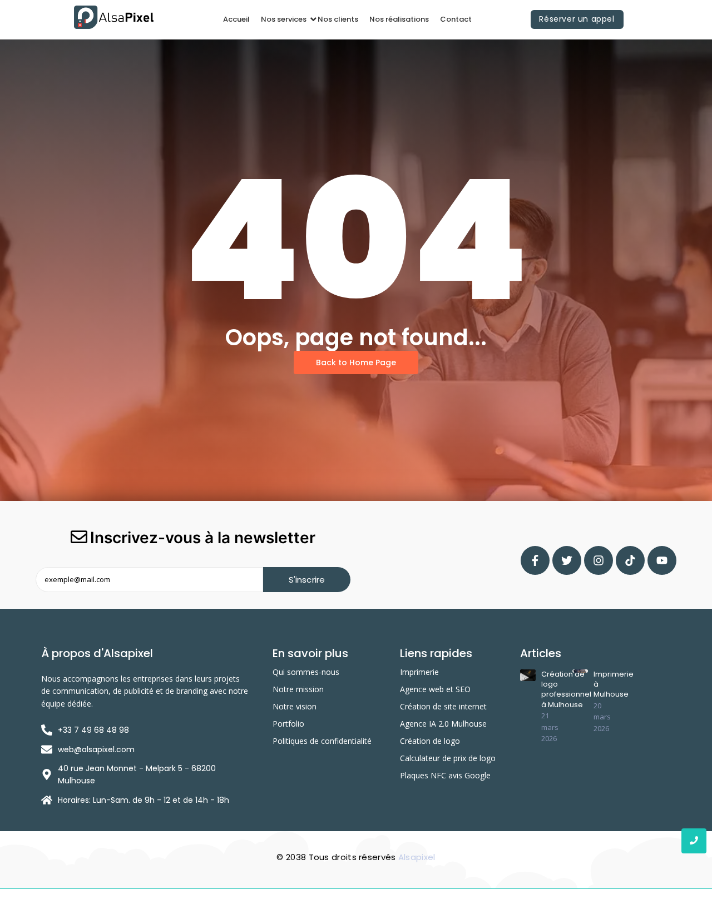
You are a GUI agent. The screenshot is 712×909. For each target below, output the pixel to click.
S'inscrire (307, 579)
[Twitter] (566, 560)
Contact (456, 19)
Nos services (283, 19)
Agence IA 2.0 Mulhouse (443, 723)
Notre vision (295, 706)
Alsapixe (415, 857)
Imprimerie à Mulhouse (614, 684)
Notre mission (298, 689)
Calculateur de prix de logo (448, 758)
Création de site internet (443, 706)
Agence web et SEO (435, 689)
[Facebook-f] (535, 560)
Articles (540, 653)
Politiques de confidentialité (322, 741)
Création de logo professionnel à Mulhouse (566, 689)
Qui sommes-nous (306, 672)
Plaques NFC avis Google (445, 775)
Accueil (236, 19)
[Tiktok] (630, 560)
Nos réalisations (399, 19)
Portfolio (288, 723)
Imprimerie (419, 672)
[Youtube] (661, 560)
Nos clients (338, 19)
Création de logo (430, 741)
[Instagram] (598, 560)
